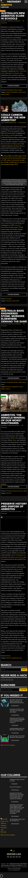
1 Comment (14, 784)
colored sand (22, 92)
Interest (15, 491)
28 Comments (15, 824)
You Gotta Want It (15, 787)
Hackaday (14, 1)
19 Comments (15, 706)
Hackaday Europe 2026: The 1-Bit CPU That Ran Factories (17, 711)
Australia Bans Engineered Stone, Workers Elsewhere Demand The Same (14, 316)
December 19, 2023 (6, 324)
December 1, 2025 (6, 21)
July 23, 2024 (4, 122)
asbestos (8, 92)
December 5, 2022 (6, 425)
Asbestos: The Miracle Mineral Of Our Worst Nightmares (13, 419)
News (20, 90)
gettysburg (15, 658)
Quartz (3, 389)
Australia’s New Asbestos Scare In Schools (13, 16)
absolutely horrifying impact (12, 144)
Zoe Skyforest (16, 21)
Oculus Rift (14, 571)
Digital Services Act (16, 866)
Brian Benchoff (17, 511)
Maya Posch (13, 122)
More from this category (8, 745)
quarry (7, 94)
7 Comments (14, 725)
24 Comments (15, 715)
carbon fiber (15, 301)
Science (9, 299)
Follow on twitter (4, 680)
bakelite (3, 484)
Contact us (12, 680)
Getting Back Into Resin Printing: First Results (17, 736)
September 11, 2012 (6, 511)
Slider (2, 384)
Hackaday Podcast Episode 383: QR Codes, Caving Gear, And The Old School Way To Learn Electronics (17, 796)
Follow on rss (9, 680)
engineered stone (17, 386)
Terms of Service (7, 866)
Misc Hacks (22, 382)
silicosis (8, 389)
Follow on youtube (7, 680)
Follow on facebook (2, 680)
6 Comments (14, 801)
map (20, 658)
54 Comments (22, 122)
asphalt (3, 475)
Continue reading (17, 86)
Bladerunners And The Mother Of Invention (17, 729)
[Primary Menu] (26, 1)
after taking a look (7, 135)
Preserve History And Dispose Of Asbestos (14, 506)
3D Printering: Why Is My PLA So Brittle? (17, 820)
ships (14, 440)
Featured (9, 491)
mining (3, 94)
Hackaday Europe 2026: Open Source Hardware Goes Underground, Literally (17, 720)
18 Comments (15, 790)
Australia (14, 92)
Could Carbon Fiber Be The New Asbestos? (13, 117)
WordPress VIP (17, 870)
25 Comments (15, 740)
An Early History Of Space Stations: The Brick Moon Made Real (17, 701)
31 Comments (15, 733)
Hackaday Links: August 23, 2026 (17, 780)
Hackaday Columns (12, 90)
